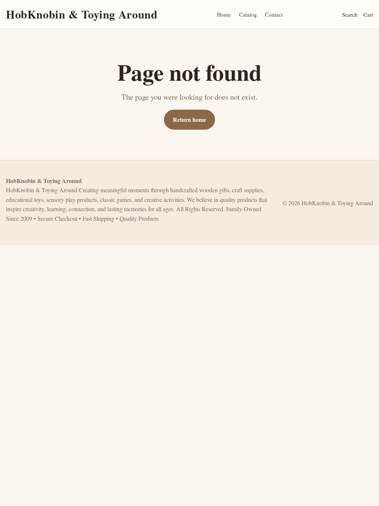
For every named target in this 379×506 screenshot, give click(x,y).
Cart (368, 14)
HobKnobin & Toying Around (81, 14)
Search (350, 14)
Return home (189, 119)
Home (224, 14)
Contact (274, 14)
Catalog (248, 14)
